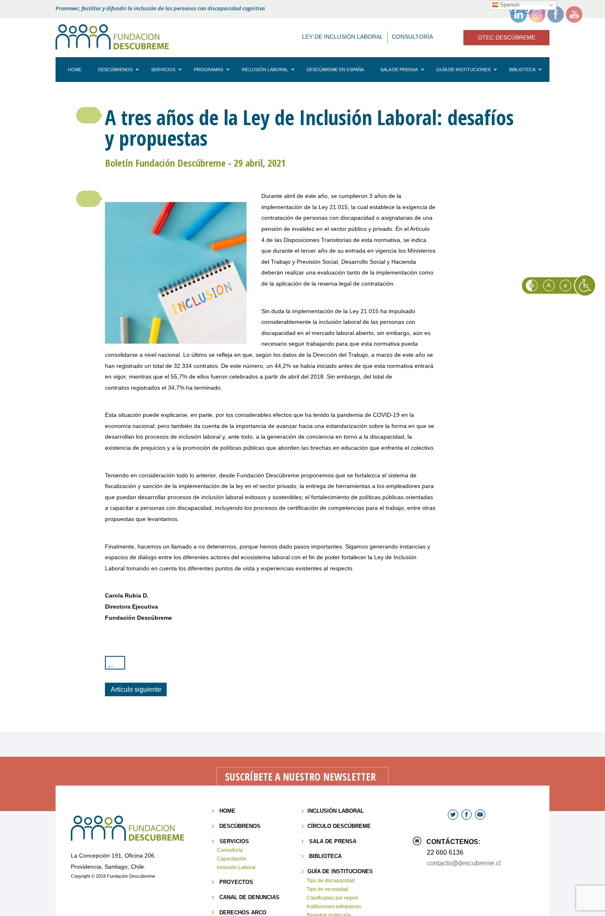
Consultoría (230, 850)
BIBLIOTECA (325, 856)
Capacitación (232, 859)
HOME (227, 811)
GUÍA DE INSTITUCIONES (340, 871)
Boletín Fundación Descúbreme (165, 163)
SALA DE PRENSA (332, 841)
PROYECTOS (236, 882)
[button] (88, 115)
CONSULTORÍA (412, 36)
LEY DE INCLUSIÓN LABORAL (342, 36)
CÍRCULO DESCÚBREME (339, 826)
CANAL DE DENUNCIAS (249, 897)
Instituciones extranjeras (334, 906)
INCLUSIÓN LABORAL (335, 811)
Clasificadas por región (332, 898)
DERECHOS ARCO (242, 912)
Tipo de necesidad (327, 889)
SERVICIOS (234, 841)
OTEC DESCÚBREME (506, 37)
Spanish (508, 5)
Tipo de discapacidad (331, 880)
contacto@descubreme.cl (464, 863)
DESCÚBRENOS (240, 826)
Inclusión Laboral (236, 867)
